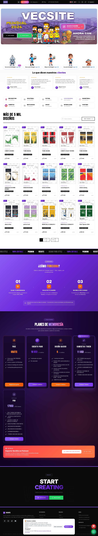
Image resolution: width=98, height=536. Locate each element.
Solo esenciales (58, 526)
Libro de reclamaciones (84, 519)
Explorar (11, 35)
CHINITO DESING (9, 151)
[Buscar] (79, 2)
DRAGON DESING (28, 187)
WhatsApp (25, 35)
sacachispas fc (65, 187)
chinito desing (83, 187)
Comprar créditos (37, 384)
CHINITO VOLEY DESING (67, 151)
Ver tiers (88, 451)
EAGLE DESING (46, 187)
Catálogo (43, 497)
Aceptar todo (68, 526)
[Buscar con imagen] (82, 2)
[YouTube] (15, 521)
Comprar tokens (14, 439)
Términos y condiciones (84, 517)
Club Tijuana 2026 (84, 224)
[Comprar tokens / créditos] (85, 2)
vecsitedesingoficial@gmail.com (86, 525)
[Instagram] (8, 521)
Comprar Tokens (83, 384)
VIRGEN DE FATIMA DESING (10, 188)
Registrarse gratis (14, 384)
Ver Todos (87, 118)
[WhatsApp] (93, 531)
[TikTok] (11, 521)
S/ (72, 2)
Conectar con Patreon (73, 451)
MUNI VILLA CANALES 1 (67, 224)
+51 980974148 (82, 527)
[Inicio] (18, 2)
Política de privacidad (83, 515)
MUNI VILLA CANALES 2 (48, 224)
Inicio (60, 515)
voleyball (41, 517)
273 (53, 239)
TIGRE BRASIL (27, 151)
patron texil (26, 224)
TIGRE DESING (46, 151)
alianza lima (8, 224)
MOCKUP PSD (42, 515)
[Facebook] (4, 521)
